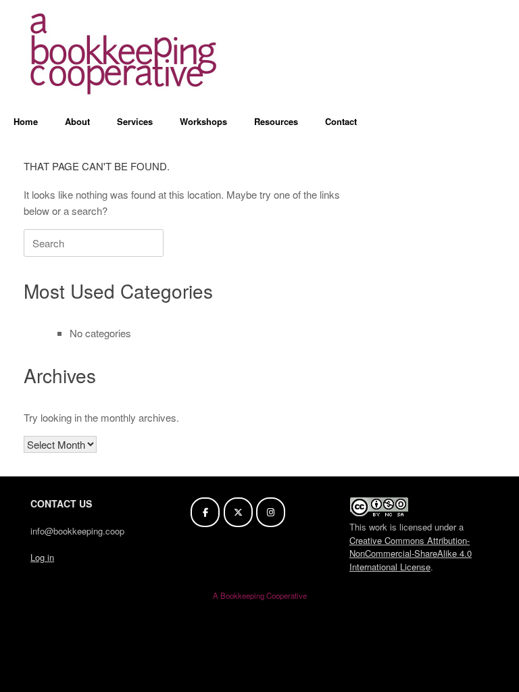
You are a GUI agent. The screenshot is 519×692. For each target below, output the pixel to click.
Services (135, 121)
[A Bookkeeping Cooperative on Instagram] (270, 512)
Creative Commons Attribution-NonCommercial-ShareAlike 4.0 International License (410, 553)
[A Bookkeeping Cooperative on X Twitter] (238, 512)
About (77, 121)
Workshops (203, 121)
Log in (42, 557)
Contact (341, 121)
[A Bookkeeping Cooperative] (125, 53)
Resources (276, 121)
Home (26, 121)
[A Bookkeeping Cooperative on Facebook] (205, 512)
